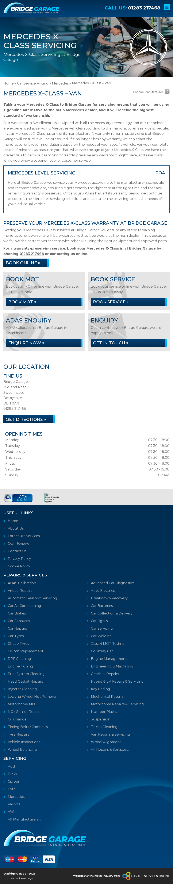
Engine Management (109, 659)
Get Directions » (26, 419)
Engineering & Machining (112, 666)
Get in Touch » (110, 342)
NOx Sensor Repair (24, 712)
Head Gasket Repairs (25, 681)
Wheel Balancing (22, 749)
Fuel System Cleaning (26, 674)
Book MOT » (22, 301)
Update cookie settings (19, 878)
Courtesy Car (102, 651)
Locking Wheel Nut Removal (32, 696)
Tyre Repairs (18, 734)
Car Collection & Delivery (111, 613)
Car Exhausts (19, 621)
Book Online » (23, 262)
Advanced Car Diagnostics (112, 583)
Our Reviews (18, 543)
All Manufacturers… (24, 819)
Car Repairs (17, 628)
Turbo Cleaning (104, 727)
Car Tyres (16, 636)
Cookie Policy (19, 566)
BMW (12, 774)
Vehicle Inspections (24, 742)
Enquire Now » (26, 342)
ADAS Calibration (22, 583)
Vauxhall (15, 804)
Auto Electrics (103, 590)
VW (11, 812)
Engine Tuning (20, 666)
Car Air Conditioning (24, 606)
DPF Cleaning (19, 659)
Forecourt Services (24, 536)
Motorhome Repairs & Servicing (117, 704)
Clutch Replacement (25, 651)
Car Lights (99, 621)
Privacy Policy (19, 558)
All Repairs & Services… (110, 749)
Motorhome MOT (22, 704)
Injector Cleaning (22, 689)
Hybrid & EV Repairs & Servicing (117, 681)
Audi (12, 766)
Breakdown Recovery (109, 598)
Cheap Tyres (18, 643)
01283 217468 (132, 8)
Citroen (14, 781)
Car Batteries (102, 606)
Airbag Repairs (20, 590)
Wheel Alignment (106, 742)
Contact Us (17, 551)
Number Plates (104, 712)
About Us (16, 528)
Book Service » (111, 301)
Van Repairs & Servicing (110, 734)
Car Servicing (102, 628)
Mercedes (16, 796)
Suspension (100, 719)
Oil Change (17, 719)
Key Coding (100, 689)
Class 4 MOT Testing (108, 643)
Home (13, 521)
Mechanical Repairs (107, 696)
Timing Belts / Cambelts (28, 727)
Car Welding (101, 636)
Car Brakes (17, 613)
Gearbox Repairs (105, 674)
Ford (12, 789)
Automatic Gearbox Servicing (32, 598)
